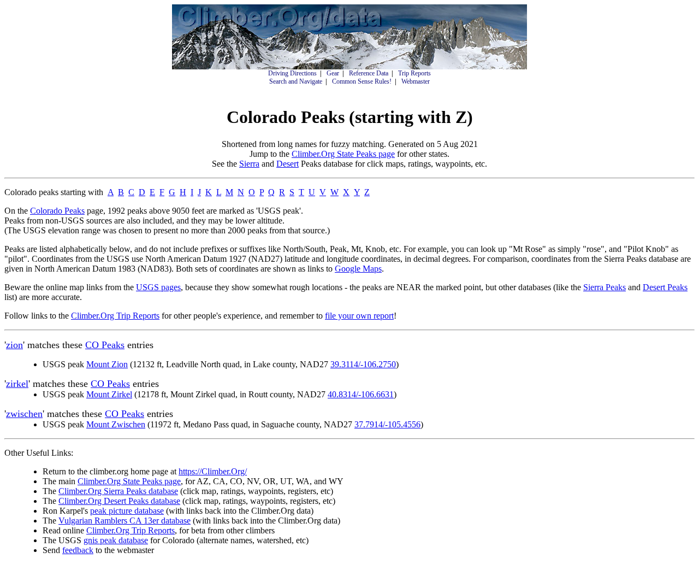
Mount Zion (107, 364)
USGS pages (158, 287)
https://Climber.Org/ (213, 471)
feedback (77, 550)
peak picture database (127, 510)
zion (14, 344)
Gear (333, 73)
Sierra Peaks (604, 287)
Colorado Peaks (57, 210)
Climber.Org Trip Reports (115, 315)
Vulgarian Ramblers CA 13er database (124, 520)
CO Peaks (105, 344)
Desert (287, 163)
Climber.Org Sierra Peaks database (118, 491)
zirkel (17, 383)
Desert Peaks (665, 287)
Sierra (249, 163)
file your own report (359, 315)
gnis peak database (116, 540)
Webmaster (415, 81)
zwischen (24, 413)
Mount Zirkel (109, 394)
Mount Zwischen (115, 424)
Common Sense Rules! (362, 81)
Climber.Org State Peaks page (343, 153)
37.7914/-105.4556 (387, 424)
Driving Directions (292, 73)
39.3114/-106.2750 (363, 364)
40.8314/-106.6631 (361, 394)
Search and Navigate (295, 81)
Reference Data (368, 73)
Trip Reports (414, 73)
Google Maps (358, 268)
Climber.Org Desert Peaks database (119, 501)
